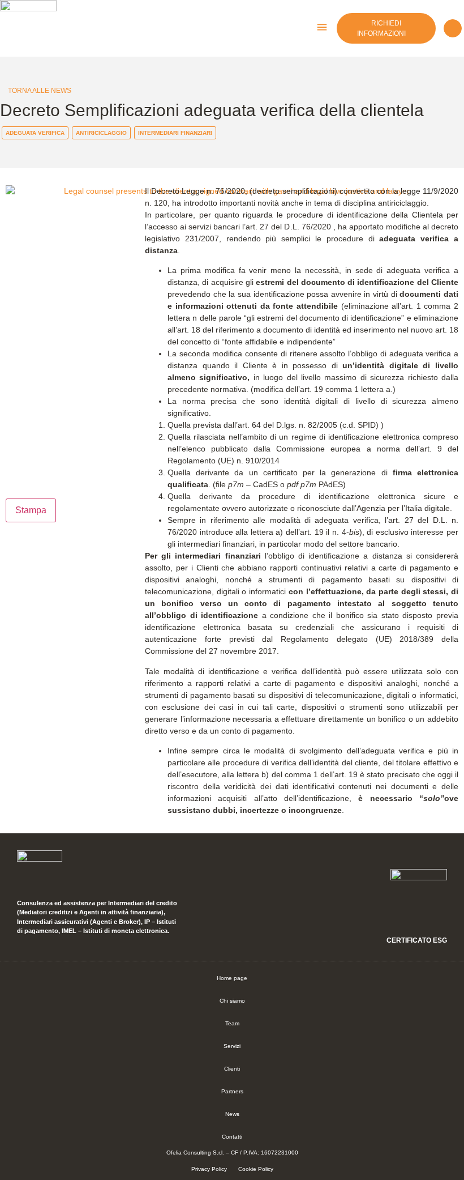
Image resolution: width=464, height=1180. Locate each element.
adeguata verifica (35, 133)
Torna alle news (39, 91)
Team (232, 1023)
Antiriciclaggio (101, 133)
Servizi (232, 1046)
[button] (321, 28)
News (232, 1114)
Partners (232, 1091)
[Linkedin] (453, 28)
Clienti (232, 1069)
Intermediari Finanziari (175, 133)
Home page (232, 978)
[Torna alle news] (3, 90)
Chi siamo (232, 1001)
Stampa (30, 510)
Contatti (232, 1137)
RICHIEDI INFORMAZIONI (381, 28)
